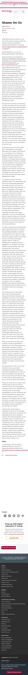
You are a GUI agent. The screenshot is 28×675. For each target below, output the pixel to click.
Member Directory (5, 621)
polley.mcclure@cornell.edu (10, 64)
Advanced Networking (11, 455)
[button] (9, 671)
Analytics (3, 568)
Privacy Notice (5, 660)
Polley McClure (6, 26)
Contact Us (4, 650)
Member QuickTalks (5, 626)
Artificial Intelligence (6, 570)
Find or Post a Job (5, 632)
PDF (5, 30)
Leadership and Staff (6, 641)
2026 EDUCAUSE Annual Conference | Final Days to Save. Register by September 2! (14, 3)
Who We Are (5, 635)
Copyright (4, 657)
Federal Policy (4, 578)
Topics (3, 566)
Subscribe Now (14, 538)
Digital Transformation (6, 576)
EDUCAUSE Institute (6, 606)
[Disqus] (14, 478)
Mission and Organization (7, 639)
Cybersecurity (4, 574)
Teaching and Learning (6, 584)
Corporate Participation (6, 646)
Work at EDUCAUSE (6, 648)
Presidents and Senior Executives (9, 580)
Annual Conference (5, 601)
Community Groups (5, 619)
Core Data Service (5, 594)
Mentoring (3, 623)
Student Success (5, 582)
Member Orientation (6, 643)
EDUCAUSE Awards (6, 630)
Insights (3, 590)
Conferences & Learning (8, 599)
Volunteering (4, 628)
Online (2, 612)
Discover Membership (6, 637)
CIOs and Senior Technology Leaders (9, 572)
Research (3, 592)
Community (4, 617)
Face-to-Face (4, 610)
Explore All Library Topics (7, 586)
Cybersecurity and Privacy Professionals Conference (13, 603)
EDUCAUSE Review (5, 596)
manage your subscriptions (16, 534)
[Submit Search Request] (23, 12)
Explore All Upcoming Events (8, 614)
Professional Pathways (6, 608)
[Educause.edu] (8, 547)
